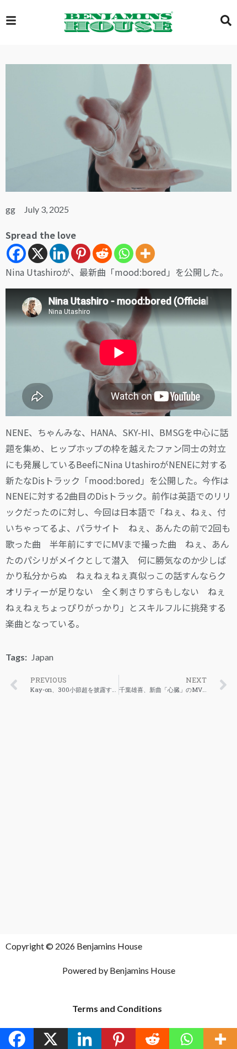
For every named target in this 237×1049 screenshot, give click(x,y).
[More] (145, 253)
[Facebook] (16, 253)
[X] (37, 253)
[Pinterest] (80, 253)
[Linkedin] (59, 253)
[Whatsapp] (123, 253)
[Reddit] (102, 253)
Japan (42, 657)
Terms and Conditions (117, 1008)
